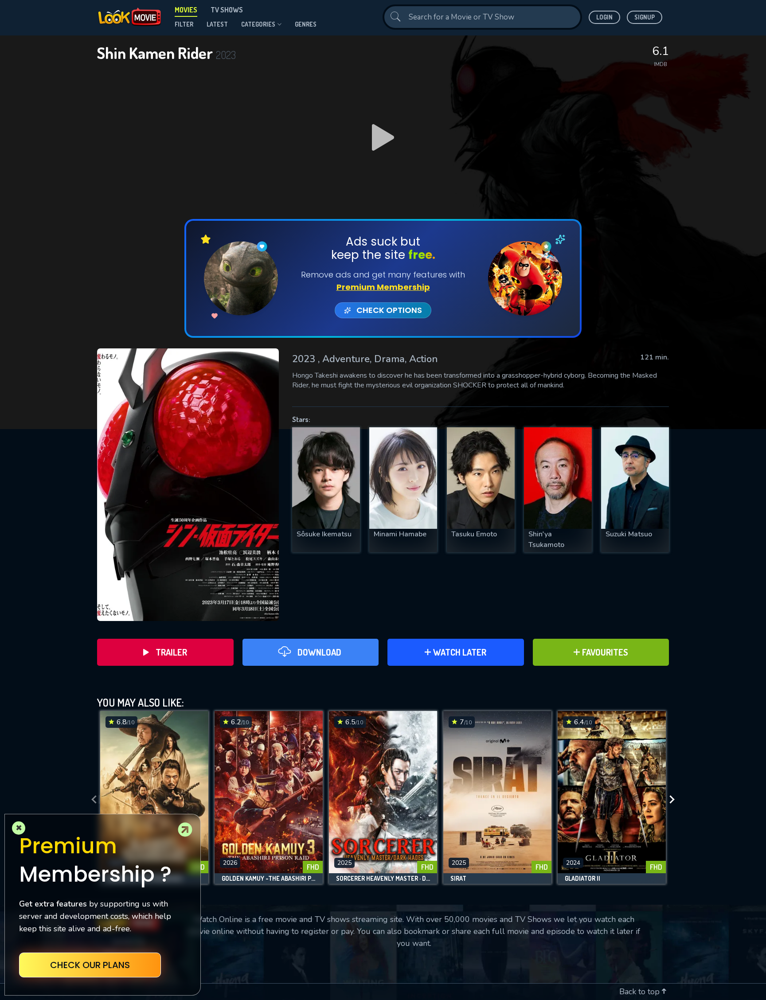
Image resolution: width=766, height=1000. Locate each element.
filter (184, 24)
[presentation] (91, 799)
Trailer (171, 652)
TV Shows (227, 9)
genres (306, 24)
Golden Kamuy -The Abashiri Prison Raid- (269, 878)
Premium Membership (383, 287)
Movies (186, 9)
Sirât (458, 878)
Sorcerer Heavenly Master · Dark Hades (383, 878)
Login (604, 17)
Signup (644, 17)
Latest (217, 24)
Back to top (640, 991)
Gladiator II (582, 878)
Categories (258, 24)
